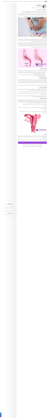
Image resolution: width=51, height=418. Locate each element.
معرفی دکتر (16, 1)
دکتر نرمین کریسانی (39, 1)
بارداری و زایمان (25, 1)
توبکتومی (14, 209)
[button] (4, 1)
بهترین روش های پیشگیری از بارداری (11, 213)
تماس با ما (7, 1)
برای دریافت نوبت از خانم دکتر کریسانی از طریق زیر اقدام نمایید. (32, 142)
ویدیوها (10, 1)
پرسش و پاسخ (13, 1)
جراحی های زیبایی (34, 1)
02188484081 (32, 146)
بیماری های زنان (30, 1)
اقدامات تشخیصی (21, 1)
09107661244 (36, 146)
